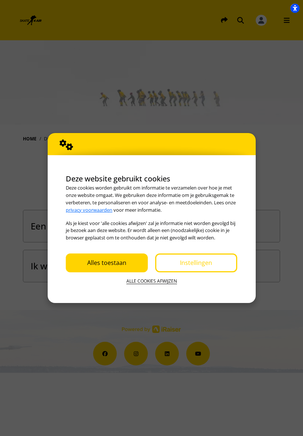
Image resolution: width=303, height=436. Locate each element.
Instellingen (196, 263)
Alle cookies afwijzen (151, 281)
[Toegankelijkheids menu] (294, 8)
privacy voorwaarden (89, 210)
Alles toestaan (106, 263)
